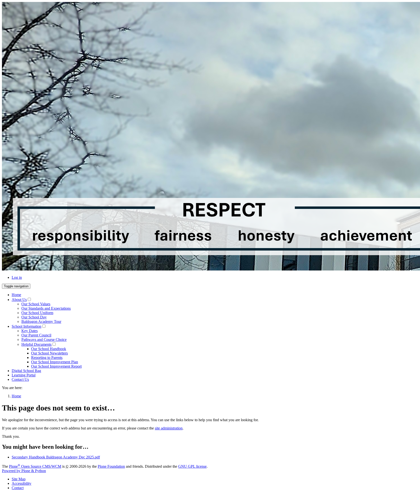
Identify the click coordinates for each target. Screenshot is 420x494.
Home (16, 295)
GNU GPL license (192, 466)
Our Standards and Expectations (46, 308)
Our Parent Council (36, 335)
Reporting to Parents (46, 357)
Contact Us (20, 379)
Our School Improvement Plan (54, 362)
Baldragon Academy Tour (41, 321)
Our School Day (34, 317)
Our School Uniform (37, 313)
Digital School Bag (26, 371)
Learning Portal (23, 375)
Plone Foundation (111, 466)
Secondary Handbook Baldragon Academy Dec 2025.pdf (56, 457)
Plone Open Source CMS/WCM (35, 466)
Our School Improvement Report (56, 366)
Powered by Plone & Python (24, 471)
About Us (19, 300)
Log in (17, 277)
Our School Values (35, 304)
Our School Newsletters (49, 353)
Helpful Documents (36, 344)
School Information (26, 326)
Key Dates (29, 331)
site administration (169, 428)
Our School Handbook (48, 349)
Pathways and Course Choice (44, 339)
